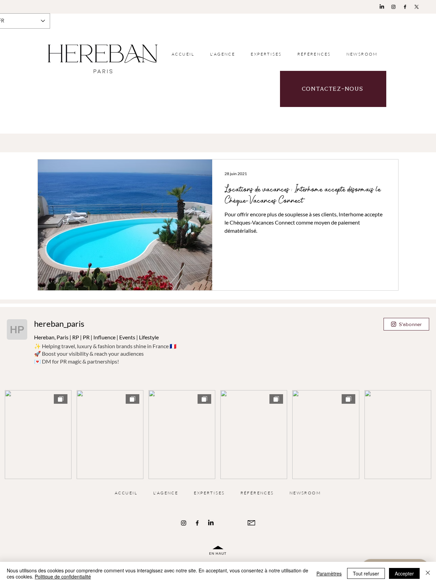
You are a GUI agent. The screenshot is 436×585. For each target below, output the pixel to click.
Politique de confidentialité (63, 576)
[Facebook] (405, 7)
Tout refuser (366, 573)
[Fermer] (428, 573)
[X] (416, 7)
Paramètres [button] (329, 573)
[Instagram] (393, 7)
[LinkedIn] (382, 7)
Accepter (404, 573)
